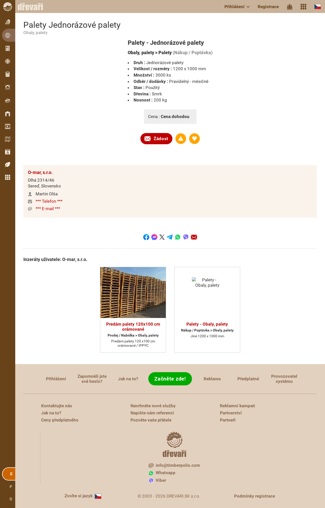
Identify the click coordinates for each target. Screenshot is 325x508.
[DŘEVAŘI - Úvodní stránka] (33, 6)
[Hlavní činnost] (290, 6)
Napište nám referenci (152, 412)
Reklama (212, 378)
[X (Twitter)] (162, 237)
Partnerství (231, 412)
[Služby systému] (303, 6)
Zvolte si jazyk (78, 495)
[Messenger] (154, 237)
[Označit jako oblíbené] (194, 138)
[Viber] (186, 237)
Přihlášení (234, 6)
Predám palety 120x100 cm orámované (133, 327)
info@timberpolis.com (178, 465)
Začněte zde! (170, 379)
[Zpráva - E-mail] (194, 237)
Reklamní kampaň (237, 405)
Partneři (228, 420)
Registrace (268, 6)
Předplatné (248, 378)
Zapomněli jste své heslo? (92, 379)
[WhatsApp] (178, 237)
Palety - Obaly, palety (207, 324)
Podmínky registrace (254, 496)
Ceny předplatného (59, 420)
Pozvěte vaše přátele (151, 420)
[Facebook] (146, 237)
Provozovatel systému (284, 379)
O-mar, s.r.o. (40, 172)
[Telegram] (170, 237)
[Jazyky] (317, 6)
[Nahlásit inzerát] (180, 138)
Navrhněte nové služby (153, 405)
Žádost (161, 138)
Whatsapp (165, 472)
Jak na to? (128, 378)
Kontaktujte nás (56, 405)
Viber (161, 480)
